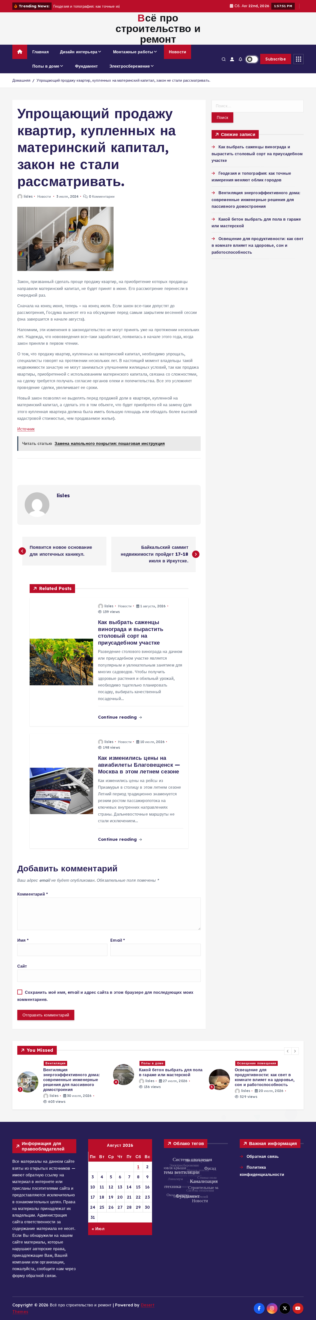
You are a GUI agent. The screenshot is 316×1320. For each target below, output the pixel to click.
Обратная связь (263, 1156)
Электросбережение (129, 66)
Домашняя (21, 80)
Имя (23, 940)
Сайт (22, 966)
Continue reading (118, 717)
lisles (28, 196)
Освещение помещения (160, 1063)
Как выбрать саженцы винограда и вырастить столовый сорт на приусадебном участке (257, 153)
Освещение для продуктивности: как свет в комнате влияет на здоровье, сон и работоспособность (257, 245)
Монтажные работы (133, 51)
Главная (40, 51)
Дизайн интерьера (78, 51)
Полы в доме (45, 66)
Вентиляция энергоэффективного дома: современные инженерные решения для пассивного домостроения (256, 199)
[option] (62, 1075)
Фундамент (86, 66)
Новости (177, 51)
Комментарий (32, 894)
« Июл (98, 1228)
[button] (288, 1051)
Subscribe (275, 59)
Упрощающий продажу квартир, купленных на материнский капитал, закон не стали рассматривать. (123, 80)
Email (117, 940)
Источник (26, 428)
